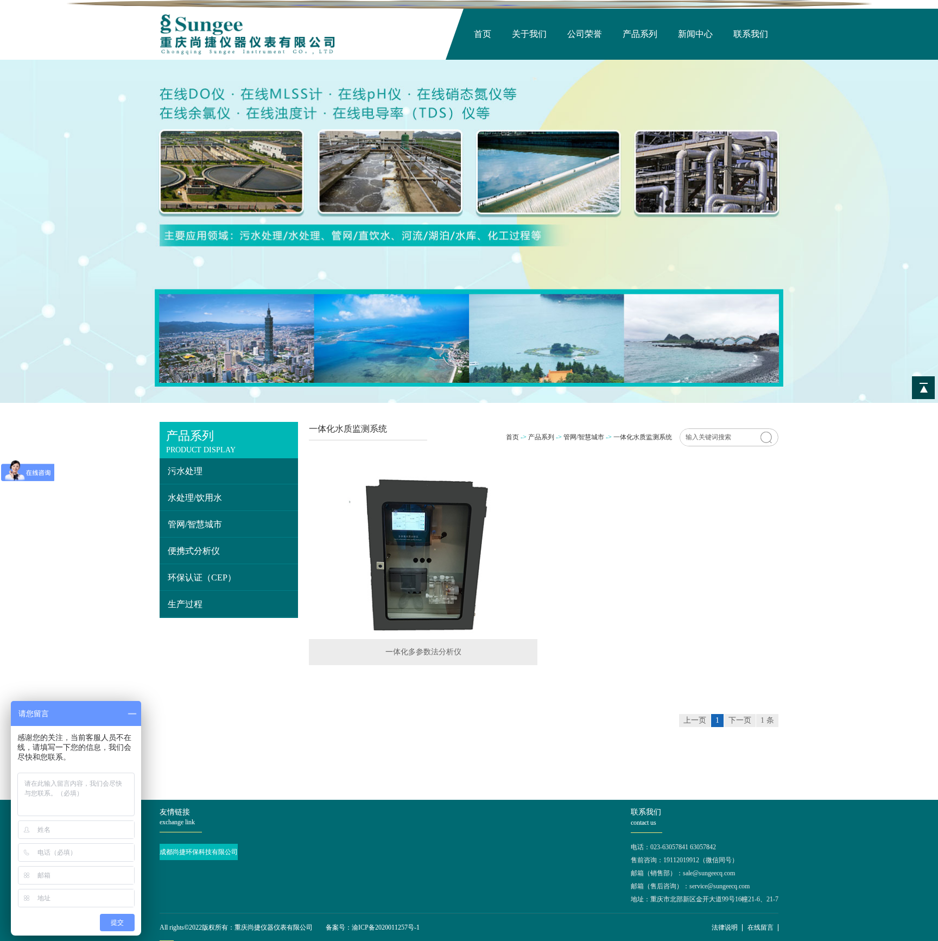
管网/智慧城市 (195, 524)
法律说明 (725, 927)
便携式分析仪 (194, 550)
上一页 (694, 720)
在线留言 (760, 927)
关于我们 (529, 34)
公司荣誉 (584, 34)
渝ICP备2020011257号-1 (386, 927)
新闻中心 (695, 34)
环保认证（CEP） (202, 577)
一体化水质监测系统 (642, 437)
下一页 (739, 720)
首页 (482, 34)
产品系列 (640, 34)
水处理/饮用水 (195, 497)
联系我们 (750, 34)
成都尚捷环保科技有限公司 (199, 852)
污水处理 (185, 471)
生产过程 (185, 604)
